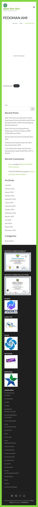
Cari (6, 105)
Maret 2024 (9, 227)
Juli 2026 (8, 185)
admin (10, 164)
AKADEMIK (8, 409)
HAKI (6, 434)
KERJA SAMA (8, 476)
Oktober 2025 (9, 196)
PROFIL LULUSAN (10, 411)
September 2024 (10, 213)
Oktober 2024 (9, 209)
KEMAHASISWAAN (10, 415)
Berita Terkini (9, 241)
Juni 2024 (8, 220)
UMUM (6, 483)
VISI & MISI (7, 437)
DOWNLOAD (8, 467)
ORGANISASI (8, 399)
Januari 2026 (9, 192)
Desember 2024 (10, 206)
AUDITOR (7, 464)
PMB (6, 480)
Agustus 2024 (9, 216)
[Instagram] (20, 496)
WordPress (25, 502)
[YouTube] (24, 496)
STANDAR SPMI (9, 450)
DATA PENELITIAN (10, 427)
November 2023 (10, 230)
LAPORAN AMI (9, 460)
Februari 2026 (9, 189)
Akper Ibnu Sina (11, 8)
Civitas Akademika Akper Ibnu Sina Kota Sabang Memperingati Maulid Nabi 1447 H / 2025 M (19, 151)
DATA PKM (7, 430)
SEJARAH (7, 395)
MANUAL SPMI (9, 446)
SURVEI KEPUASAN (10, 487)
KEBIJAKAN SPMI (10, 443)
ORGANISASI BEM (10, 421)
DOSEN (6, 402)
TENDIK (7, 406)
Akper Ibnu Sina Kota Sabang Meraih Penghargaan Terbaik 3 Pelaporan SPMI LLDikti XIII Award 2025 (18, 131)
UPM (6, 440)
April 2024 (8, 223)
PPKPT (6, 471)
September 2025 (10, 199)
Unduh (16, 86)
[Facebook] (12, 496)
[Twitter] (16, 496)
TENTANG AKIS (9, 393)
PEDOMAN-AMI (7, 86)
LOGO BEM (8, 417)
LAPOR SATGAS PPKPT (11, 473)
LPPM (6, 424)
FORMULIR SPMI (9, 453)
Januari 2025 (9, 203)
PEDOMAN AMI (9, 457)
